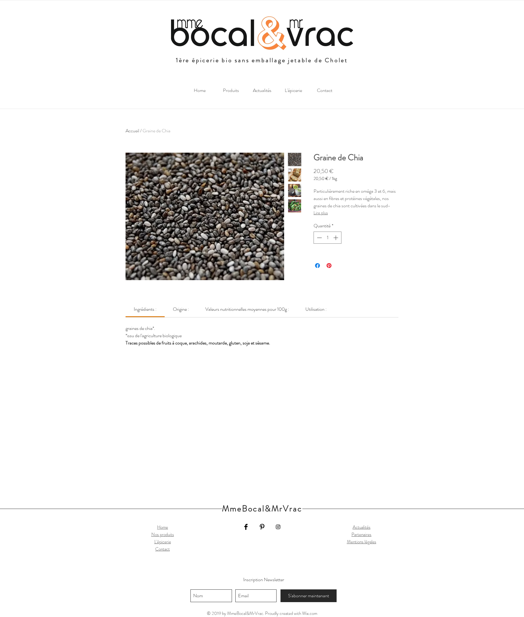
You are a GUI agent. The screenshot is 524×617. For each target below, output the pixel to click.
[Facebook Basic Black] (246, 527)
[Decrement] (318, 237)
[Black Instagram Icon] (278, 527)
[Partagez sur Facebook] (317, 265)
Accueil (132, 130)
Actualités (362, 527)
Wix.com (309, 613)
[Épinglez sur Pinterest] (329, 265)
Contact (162, 549)
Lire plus (321, 213)
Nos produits (162, 534)
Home (162, 527)
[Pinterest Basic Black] (262, 527)
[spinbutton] (327, 237)
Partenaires (361, 534)
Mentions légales (361, 541)
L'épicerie (162, 541)
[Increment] (336, 237)
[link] (145, 309)
